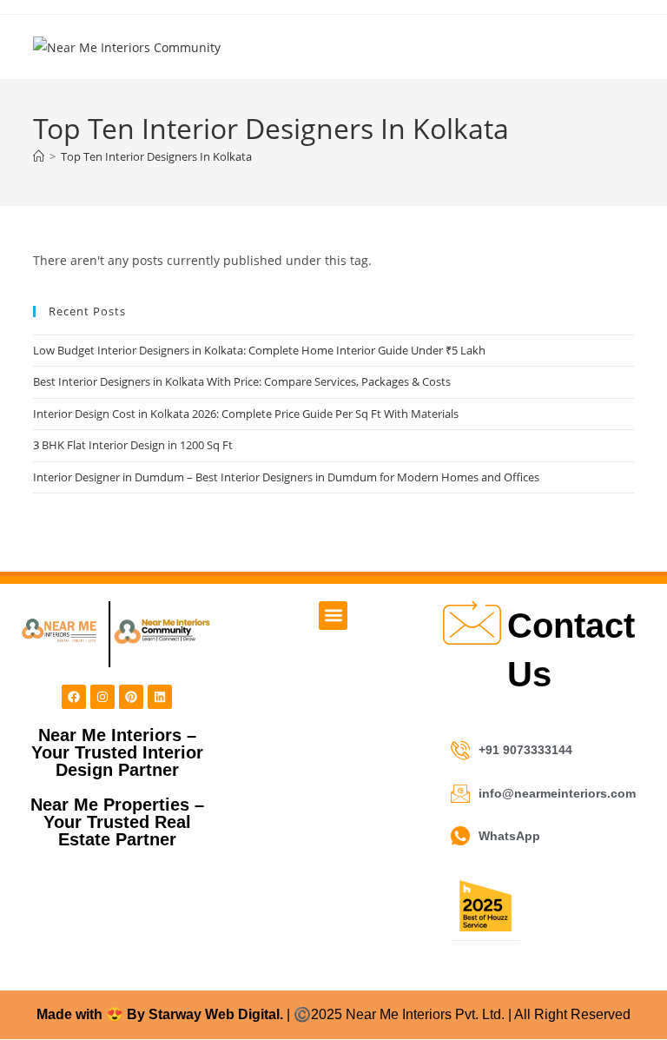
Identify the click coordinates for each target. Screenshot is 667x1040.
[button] (333, 615)
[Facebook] (74, 697)
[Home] (38, 156)
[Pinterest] (131, 697)
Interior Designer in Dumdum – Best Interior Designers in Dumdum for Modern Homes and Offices (286, 477)
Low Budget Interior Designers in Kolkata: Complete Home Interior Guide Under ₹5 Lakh (259, 350)
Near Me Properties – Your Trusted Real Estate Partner (117, 822)
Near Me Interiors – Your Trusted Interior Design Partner (117, 752)
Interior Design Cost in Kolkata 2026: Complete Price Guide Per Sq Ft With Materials (246, 413)
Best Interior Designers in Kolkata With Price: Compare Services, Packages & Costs (242, 381)
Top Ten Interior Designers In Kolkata (156, 156)
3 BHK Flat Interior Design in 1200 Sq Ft (133, 445)
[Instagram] (102, 697)
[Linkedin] (160, 697)
